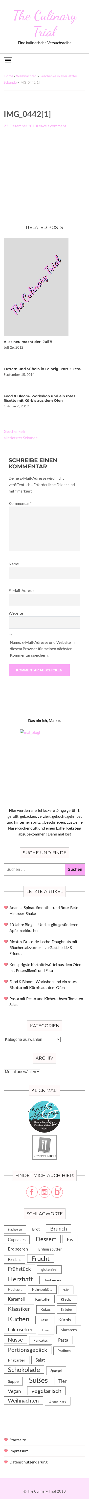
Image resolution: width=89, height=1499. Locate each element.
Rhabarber (16, 1360)
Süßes (38, 1380)
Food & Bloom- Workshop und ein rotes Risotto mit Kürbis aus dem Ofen (39, 398)
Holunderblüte (42, 1289)
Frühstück (19, 1269)
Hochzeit (15, 1289)
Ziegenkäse (57, 1401)
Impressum (18, 1450)
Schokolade (24, 1369)
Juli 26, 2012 (13, 347)
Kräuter (66, 1309)
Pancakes (40, 1340)
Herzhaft (20, 1279)
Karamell (16, 1299)
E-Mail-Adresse (22, 590)
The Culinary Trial (44, 23)
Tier (62, 1381)
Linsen (46, 1330)
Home (8, 76)
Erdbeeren (18, 1249)
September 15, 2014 (19, 374)
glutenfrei (49, 1269)
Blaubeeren (15, 1229)
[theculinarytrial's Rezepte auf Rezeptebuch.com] (44, 1138)
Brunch (58, 1228)
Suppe (13, 1381)
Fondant (14, 1259)
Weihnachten (26, 76)
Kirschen (67, 1299)
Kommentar (20, 503)
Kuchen (18, 1319)
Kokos (46, 1309)
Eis (70, 1239)
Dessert (46, 1238)
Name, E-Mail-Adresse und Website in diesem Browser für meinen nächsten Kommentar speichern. (42, 648)
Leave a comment (51, 125)
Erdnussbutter (50, 1249)
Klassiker (19, 1308)
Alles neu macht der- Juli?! (28, 342)
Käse (44, 1319)
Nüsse (15, 1339)
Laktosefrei (20, 1329)
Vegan (14, 1391)
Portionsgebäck (27, 1349)
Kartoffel (42, 1299)
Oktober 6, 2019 (16, 406)
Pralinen (64, 1351)
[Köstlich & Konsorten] (44, 1103)
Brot (36, 1229)
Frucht (40, 1258)
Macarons (69, 1330)
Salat (40, 1360)
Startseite (17, 1439)
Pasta (63, 1340)
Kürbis (64, 1319)
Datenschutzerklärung (28, 1462)
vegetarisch (46, 1390)
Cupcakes (16, 1239)
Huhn (66, 1289)
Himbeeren (52, 1280)
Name (14, 563)
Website (16, 613)
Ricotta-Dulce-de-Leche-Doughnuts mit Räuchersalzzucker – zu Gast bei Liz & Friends (43, 947)
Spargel (56, 1371)
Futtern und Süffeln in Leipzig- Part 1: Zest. (42, 369)
